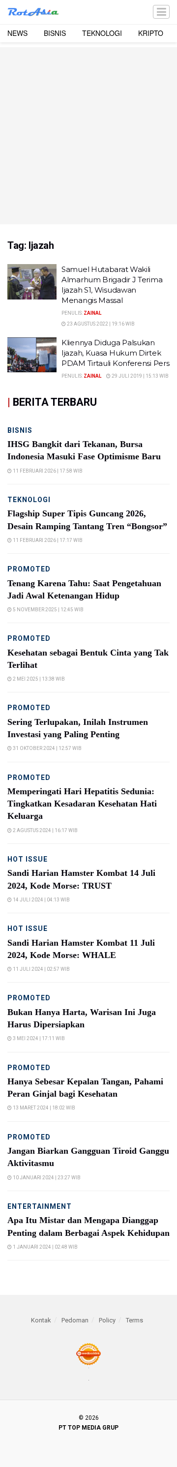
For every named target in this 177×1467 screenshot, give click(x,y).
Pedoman (74, 1320)
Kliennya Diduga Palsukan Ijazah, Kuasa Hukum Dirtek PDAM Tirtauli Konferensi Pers (115, 353)
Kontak (41, 1320)
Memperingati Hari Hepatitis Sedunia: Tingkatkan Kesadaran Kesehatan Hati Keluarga (82, 803)
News (17, 33)
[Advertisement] (88, 135)
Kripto (150, 33)
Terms (134, 1320)
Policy (107, 1320)
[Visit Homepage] (33, 12)
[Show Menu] (161, 12)
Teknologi (102, 33)
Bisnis (55, 33)
